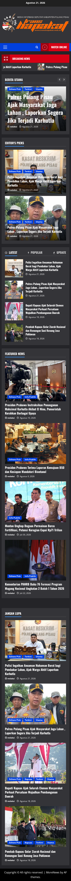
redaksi (13, 126)
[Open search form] (37, 47)
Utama (39, 89)
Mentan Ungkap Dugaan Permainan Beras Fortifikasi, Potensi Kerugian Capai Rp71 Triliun (33, 528)
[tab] (11, 253)
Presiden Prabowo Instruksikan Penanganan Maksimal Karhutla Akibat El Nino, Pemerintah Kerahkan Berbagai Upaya (33, 409)
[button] (5, 47)
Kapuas (28, 779)
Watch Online (59, 47)
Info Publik (30, 396)
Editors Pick (15, 89)
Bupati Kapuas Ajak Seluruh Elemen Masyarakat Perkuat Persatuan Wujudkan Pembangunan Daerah (14, 311)
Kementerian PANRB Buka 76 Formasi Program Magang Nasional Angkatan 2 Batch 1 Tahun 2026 (34, 586)
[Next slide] (64, 80)
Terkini (28, 89)
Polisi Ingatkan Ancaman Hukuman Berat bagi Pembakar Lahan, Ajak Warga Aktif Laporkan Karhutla (14, 268)
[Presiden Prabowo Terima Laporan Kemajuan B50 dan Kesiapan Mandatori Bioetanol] (35, 443)
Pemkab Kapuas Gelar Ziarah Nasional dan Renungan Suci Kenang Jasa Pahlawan (14, 333)
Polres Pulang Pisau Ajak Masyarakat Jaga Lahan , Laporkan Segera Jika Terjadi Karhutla (35, 108)
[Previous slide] (59, 80)
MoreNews (52, 872)
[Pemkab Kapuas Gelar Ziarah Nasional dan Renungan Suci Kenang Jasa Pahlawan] (35, 826)
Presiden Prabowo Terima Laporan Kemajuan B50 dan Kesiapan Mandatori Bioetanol (34, 469)
